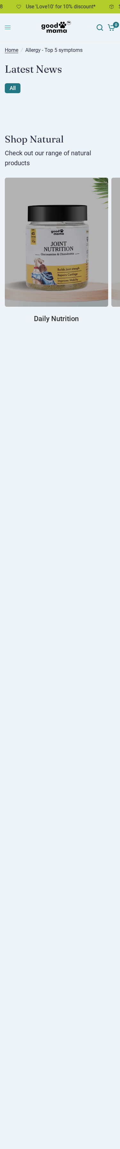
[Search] (99, 27)
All (13, 88)
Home (11, 50)
